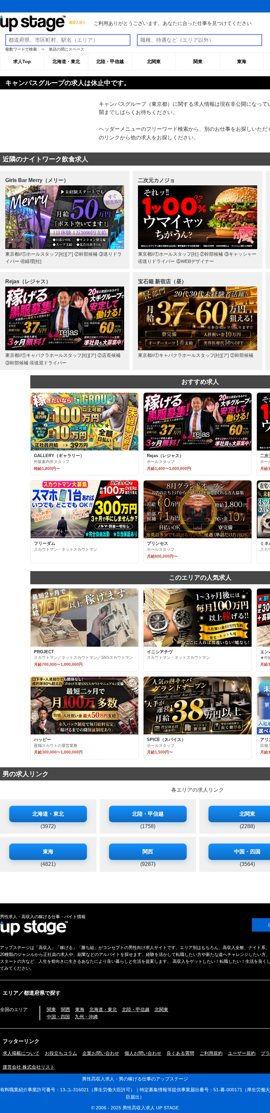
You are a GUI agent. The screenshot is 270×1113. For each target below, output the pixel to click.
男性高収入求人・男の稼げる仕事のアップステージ (135, 1078)
